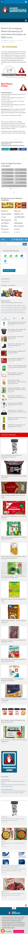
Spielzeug (3, 841)
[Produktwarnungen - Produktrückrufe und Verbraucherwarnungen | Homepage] (14, 9)
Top (9, 891)
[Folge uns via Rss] (21, 239)
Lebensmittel (4, 24)
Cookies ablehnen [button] (7, 931)
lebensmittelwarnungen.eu (7, 789)
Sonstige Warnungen (16, 865)
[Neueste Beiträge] (5, 318)
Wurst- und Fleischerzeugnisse (11, 46)
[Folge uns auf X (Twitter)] (19, 239)
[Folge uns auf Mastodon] (14, 239)
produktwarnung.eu (5, 779)
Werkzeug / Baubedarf (14, 867)
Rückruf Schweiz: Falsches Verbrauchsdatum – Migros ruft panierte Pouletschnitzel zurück (17, 382)
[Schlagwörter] (22, 318)
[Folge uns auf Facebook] (17, 239)
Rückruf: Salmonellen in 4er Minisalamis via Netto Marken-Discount (6, 220)
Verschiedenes (4, 867)
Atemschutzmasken (5, 865)
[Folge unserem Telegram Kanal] (26, 239)
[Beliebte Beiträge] (14, 318)
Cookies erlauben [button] (18, 931)
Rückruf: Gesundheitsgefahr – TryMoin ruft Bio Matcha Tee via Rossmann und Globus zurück (16, 389)
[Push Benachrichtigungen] (3, 931)
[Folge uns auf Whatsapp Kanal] (24, 239)
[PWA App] (12, 239)
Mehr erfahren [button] (11, 927)
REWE (3, 46)
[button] (7, 169)
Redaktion (5, 40)
